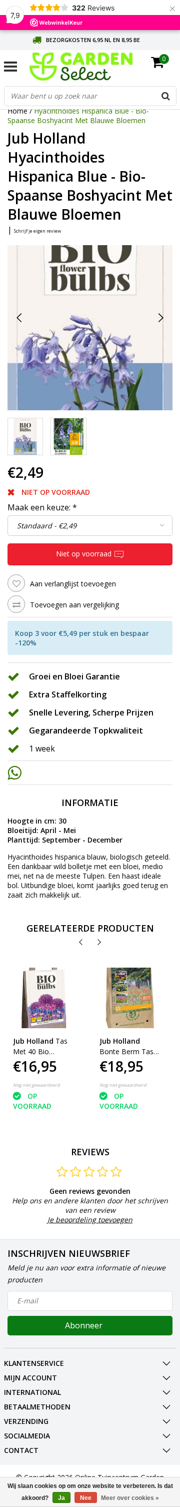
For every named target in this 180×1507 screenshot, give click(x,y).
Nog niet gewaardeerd (36, 1085)
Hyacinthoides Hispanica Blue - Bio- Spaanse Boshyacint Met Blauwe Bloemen (78, 115)
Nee (86, 1497)
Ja (61, 1497)
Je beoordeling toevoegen (90, 1219)
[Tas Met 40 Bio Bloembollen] (43, 998)
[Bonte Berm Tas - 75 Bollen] (130, 998)
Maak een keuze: (42, 507)
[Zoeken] (166, 96)
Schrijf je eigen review (37, 231)
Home (18, 111)
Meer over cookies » (130, 1497)
